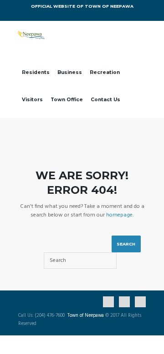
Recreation (105, 72)
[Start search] (126, 244)
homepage (119, 215)
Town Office (67, 100)
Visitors (32, 100)
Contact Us (105, 100)
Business (69, 72)
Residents (36, 72)
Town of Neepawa (85, 316)
